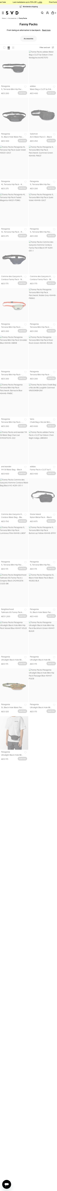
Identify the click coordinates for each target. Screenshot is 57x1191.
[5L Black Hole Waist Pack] (14, 114)
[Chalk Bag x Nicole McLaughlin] (43, 400)
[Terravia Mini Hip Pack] (14, 305)
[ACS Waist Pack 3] (43, 114)
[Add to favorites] (25, 87)
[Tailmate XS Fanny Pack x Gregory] (14, 590)
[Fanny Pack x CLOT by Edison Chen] (43, 447)
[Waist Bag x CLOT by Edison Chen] (43, 67)
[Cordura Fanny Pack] (14, 257)
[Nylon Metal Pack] (43, 495)
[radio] (4, 47)
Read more (46, 30)
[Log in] (47, 13)
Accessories (12, 18)
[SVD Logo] (12, 13)
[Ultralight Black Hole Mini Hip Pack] (14, 638)
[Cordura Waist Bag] (14, 495)
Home (4, 18)
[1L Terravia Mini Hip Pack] (14, 67)
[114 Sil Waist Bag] (14, 447)
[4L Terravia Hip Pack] (14, 162)
